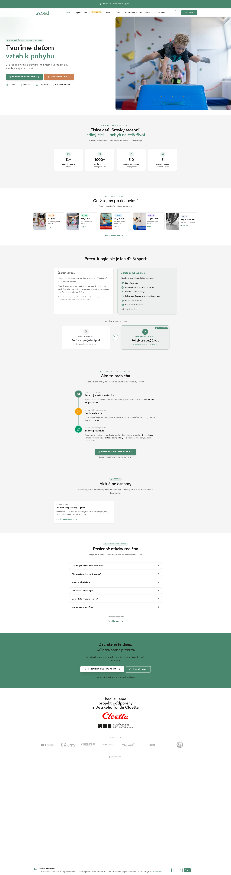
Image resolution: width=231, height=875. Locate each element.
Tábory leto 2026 (59, 77)
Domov (68, 12)
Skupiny (77, 12)
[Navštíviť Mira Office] (108, 745)
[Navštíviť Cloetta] (68, 745)
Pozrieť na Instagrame (65, 519)
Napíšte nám (113, 621)
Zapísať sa (189, 12)
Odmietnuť (177, 870)
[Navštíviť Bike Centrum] (180, 744)
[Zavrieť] (194, 870)
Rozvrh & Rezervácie (133, 12)
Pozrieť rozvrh (140, 669)
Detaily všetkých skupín (113, 235)
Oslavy (119, 12)
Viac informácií (157, 871)
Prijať (187, 870)
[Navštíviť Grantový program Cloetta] (115, 757)
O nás (147, 12)
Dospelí (92, 12)
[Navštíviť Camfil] (128, 745)
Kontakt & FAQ (160, 12)
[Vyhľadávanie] (177, 12)
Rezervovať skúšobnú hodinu (115, 452)
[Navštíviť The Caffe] (152, 744)
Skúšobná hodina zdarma (24, 77)
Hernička (109, 12)
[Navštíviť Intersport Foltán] (88, 745)
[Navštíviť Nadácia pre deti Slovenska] (47, 745)
